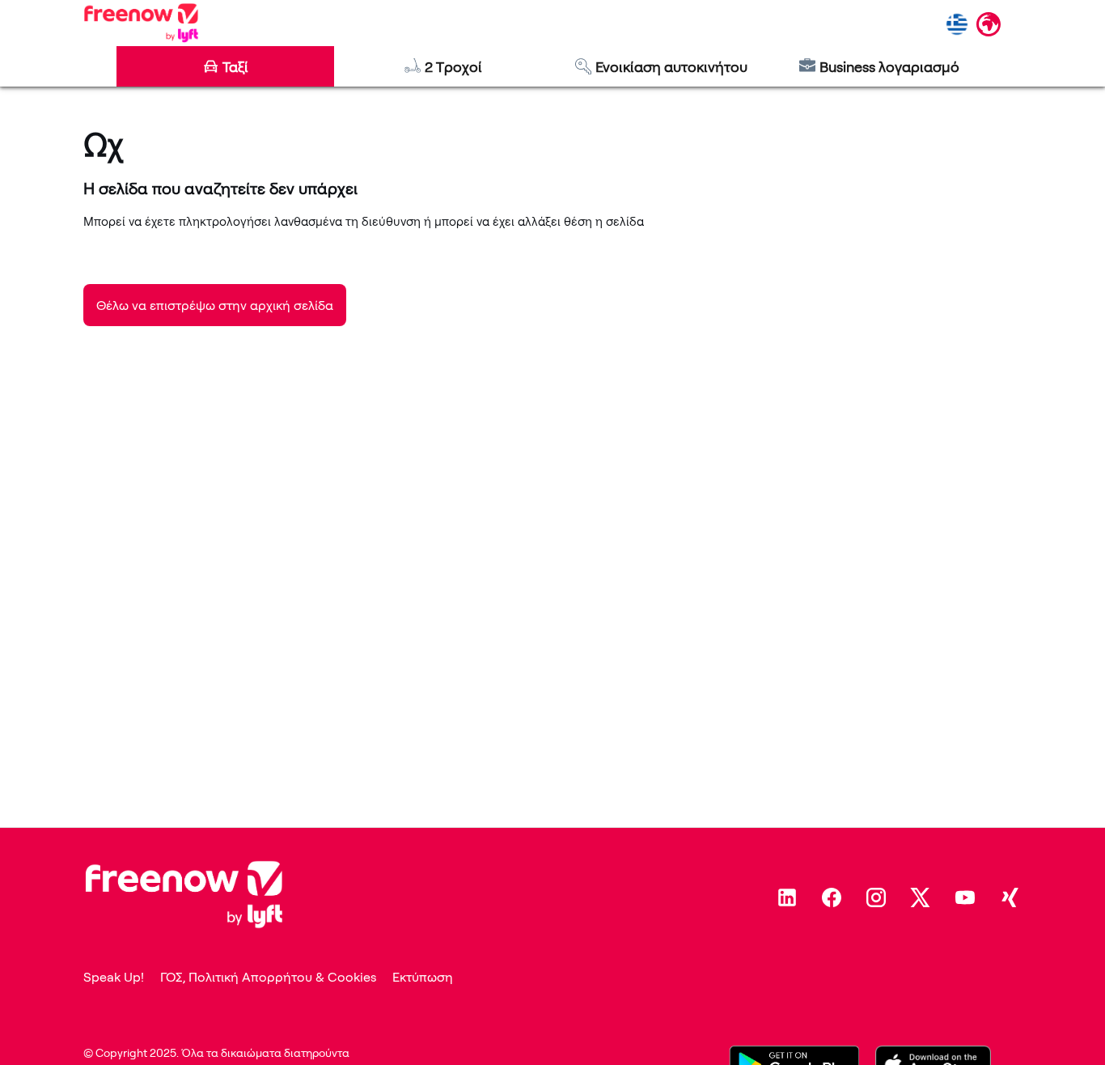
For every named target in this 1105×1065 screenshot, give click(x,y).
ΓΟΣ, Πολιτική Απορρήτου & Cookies (268, 977)
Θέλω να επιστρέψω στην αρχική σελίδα (214, 305)
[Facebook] (831, 897)
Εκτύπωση (422, 977)
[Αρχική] (141, 22)
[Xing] (1009, 897)
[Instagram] (876, 897)
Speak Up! (113, 977)
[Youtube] (965, 897)
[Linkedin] (787, 897)
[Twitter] (920, 897)
